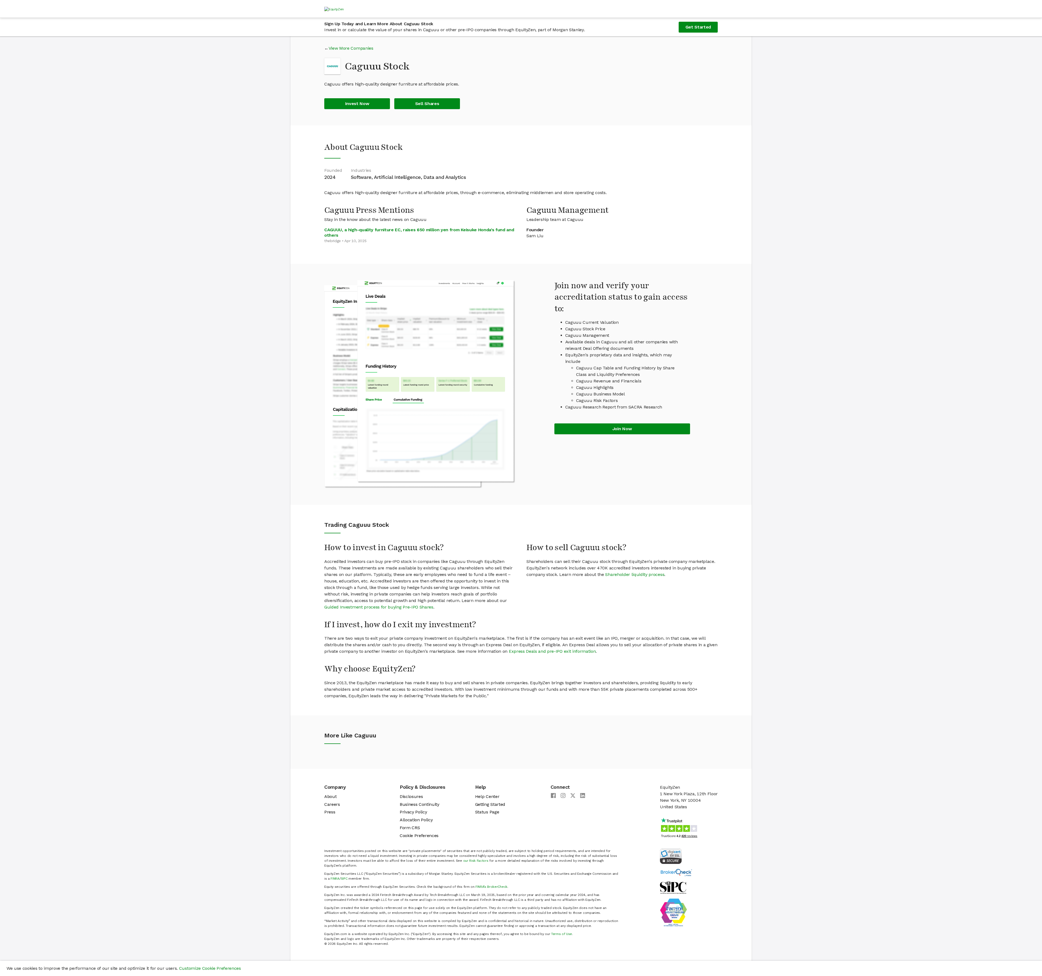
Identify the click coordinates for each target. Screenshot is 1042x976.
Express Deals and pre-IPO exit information (552, 651)
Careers (332, 804)
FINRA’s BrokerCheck (491, 887)
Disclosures (411, 796)
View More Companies (351, 48)
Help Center (487, 796)
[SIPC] (673, 887)
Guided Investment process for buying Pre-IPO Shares (378, 607)
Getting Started (490, 804)
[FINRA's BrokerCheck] (676, 872)
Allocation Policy (416, 819)
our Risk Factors (475, 861)
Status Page (487, 812)
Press (329, 812)
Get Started (698, 27)
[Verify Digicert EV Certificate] (671, 855)
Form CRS (410, 827)
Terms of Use (561, 934)
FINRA (335, 878)
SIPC (344, 878)
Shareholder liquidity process (634, 574)
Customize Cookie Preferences (210, 968)
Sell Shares (427, 103)
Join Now (622, 428)
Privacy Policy (413, 812)
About (330, 796)
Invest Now (357, 103)
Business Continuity (419, 804)
